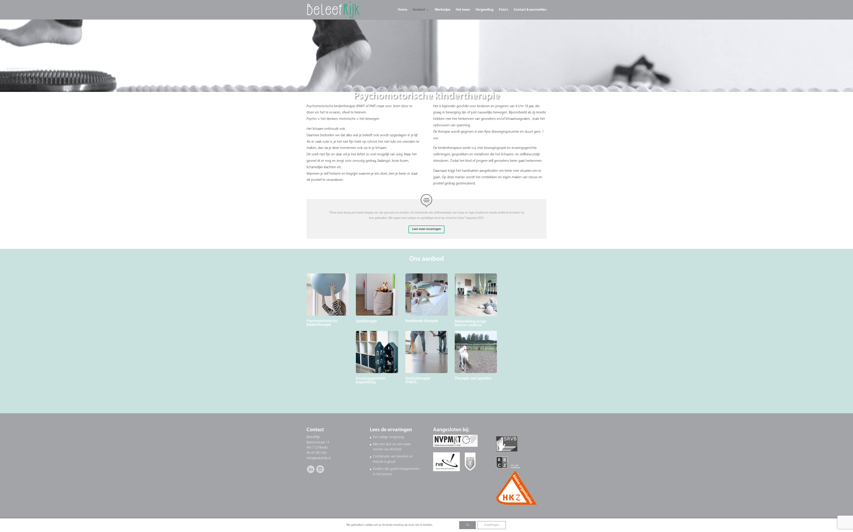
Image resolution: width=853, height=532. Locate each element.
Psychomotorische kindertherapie (322, 323)
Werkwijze (442, 10)
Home (402, 10)
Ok (467, 525)
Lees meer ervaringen (426, 229)
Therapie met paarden (473, 378)
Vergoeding (484, 10)
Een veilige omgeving (388, 437)
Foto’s (503, 10)
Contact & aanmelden (530, 10)
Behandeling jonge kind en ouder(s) (470, 323)
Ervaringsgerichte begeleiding (370, 380)
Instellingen (491, 525)
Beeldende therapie (421, 321)
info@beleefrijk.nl (319, 458)
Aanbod (419, 10)
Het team (463, 10)
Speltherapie (366, 321)
